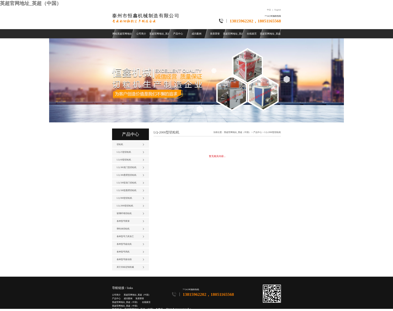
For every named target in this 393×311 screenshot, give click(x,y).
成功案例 (128, 298)
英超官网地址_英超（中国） (30, 3)
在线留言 (146, 302)
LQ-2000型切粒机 (272, 132)
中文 (269, 10)
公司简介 (116, 295)
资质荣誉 (139, 298)
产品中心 (257, 132)
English (277, 10)
